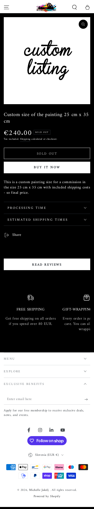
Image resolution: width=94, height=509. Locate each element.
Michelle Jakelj (39, 490)
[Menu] (6, 7)
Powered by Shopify (47, 497)
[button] (74, 7)
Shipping (25, 139)
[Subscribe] (87, 399)
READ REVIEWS (47, 265)
